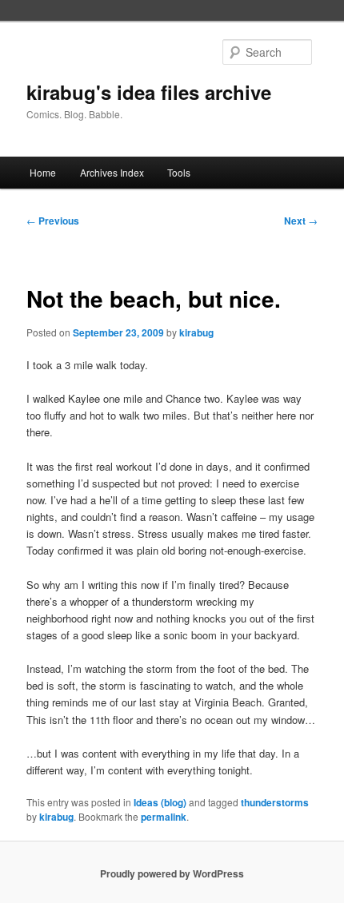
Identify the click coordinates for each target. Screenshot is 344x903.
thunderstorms (275, 802)
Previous (52, 220)
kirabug (196, 332)
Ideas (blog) (160, 802)
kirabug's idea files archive (148, 91)
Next (301, 220)
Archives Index (112, 172)
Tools (178, 172)
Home (43, 172)
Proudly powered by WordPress (172, 873)
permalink (163, 817)
